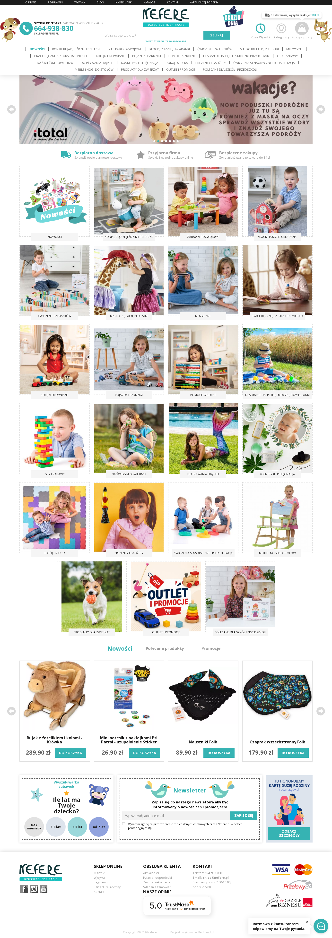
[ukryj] (307, 921)
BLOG (100, 2)
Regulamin (101, 882)
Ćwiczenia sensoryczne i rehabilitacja (264, 62)
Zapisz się (243, 815)
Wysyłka (99, 878)
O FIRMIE (30, 2)
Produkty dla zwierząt (140, 69)
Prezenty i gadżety (210, 62)
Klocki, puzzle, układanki (169, 49)
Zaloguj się (281, 37)
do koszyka (70, 752)
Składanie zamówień (157, 887)
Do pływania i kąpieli (97, 62)
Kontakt (99, 892)
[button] (11, 109)
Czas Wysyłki (260, 37)
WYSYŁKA (79, 2)
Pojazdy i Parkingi (146, 56)
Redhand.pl (206, 932)
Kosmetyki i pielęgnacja (139, 62)
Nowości (37, 49)
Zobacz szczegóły (289, 833)
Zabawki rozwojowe (125, 49)
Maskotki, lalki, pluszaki (259, 49)
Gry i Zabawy (287, 56)
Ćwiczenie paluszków (214, 49)
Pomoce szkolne (182, 56)
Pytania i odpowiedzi (157, 878)
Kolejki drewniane (110, 56)
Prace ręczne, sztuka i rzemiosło (61, 56)
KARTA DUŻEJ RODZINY (204, 2)
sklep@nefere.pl (46, 33)
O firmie (99, 873)
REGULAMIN (55, 2)
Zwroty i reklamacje (156, 882)
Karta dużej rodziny (107, 887)
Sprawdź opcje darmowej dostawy (98, 157)
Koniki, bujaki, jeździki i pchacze (76, 49)
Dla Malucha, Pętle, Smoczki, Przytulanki (236, 56)
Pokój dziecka (177, 62)
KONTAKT (172, 2)
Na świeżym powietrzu (55, 62)
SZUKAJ (217, 35)
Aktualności (151, 873)
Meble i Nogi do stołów (94, 69)
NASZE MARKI (123, 2)
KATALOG (149, 2)
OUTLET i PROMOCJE (180, 69)
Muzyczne (294, 49)
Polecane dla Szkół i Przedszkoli (230, 69)
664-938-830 (53, 28)
